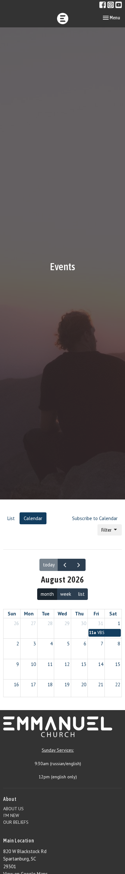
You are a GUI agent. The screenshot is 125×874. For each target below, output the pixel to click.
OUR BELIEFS (16, 822)
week (65, 594)
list (81, 594)
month (47, 594)
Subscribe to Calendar (95, 518)
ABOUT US (13, 809)
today (49, 565)
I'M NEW (11, 815)
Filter (106, 530)
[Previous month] (65, 565)
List (11, 518)
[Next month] (78, 565)
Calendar (33, 518)
